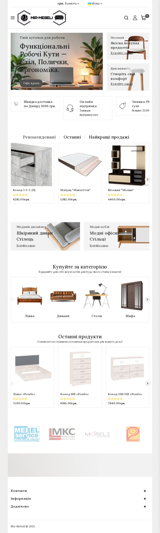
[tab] (54, 86)
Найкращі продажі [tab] (109, 137)
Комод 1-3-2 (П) (24, 190)
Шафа (130, 316)
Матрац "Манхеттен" (75, 190)
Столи (97, 316)
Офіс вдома (31, 83)
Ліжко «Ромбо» (24, 394)
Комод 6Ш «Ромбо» (74, 394)
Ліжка (30, 316)
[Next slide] (148, 179)
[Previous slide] (12, 179)
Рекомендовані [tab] (39, 137)
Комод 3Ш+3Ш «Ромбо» (125, 394)
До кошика (32, 206)
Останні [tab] (72, 137)
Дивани (63, 316)
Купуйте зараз (122, 53)
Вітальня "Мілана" (121, 190)
